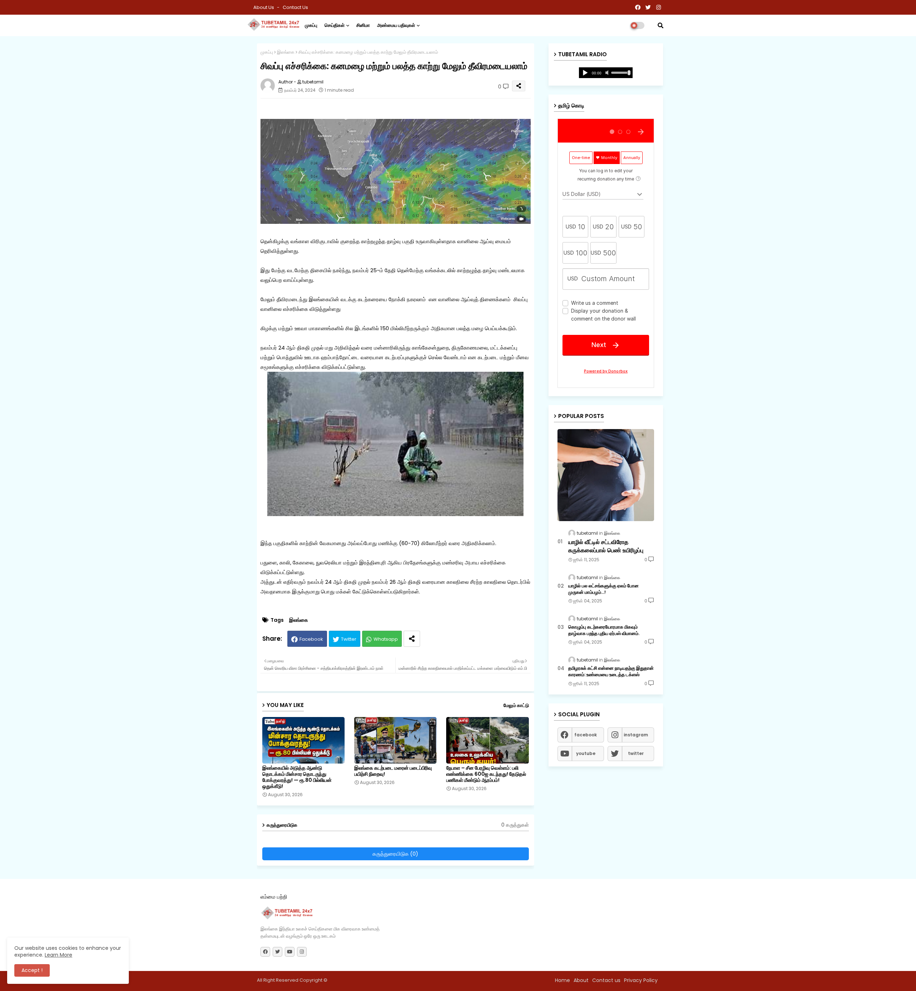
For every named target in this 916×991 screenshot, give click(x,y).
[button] (660, 25)
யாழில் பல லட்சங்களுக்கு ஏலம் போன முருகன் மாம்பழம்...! (603, 589)
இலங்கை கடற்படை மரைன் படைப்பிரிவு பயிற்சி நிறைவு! (393, 771)
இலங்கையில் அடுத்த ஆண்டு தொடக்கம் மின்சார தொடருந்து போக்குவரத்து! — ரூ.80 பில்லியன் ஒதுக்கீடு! (297, 777)
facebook (585, 735)
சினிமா (363, 25)
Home (562, 980)
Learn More (58, 954)
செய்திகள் (335, 25)
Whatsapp (386, 639)
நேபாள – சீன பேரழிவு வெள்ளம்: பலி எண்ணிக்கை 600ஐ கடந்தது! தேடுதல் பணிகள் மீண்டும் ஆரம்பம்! (486, 774)
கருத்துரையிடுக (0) (395, 853)
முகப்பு (311, 25)
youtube (585, 753)
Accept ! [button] (32, 970)
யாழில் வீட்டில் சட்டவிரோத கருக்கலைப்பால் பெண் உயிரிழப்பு (605, 546)
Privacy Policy (641, 980)
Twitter (348, 639)
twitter (636, 753)
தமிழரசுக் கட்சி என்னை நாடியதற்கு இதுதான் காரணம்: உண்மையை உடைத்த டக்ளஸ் (611, 671)
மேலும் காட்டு (516, 705)
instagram (636, 735)
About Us (264, 7)
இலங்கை (285, 52)
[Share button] (412, 639)
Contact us (295, 7)
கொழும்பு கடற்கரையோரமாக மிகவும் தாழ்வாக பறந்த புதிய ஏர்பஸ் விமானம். (603, 630)
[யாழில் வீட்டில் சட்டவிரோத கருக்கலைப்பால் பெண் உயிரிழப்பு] (605, 475)
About (581, 980)
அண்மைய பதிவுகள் (396, 25)
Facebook (311, 639)
